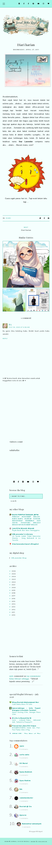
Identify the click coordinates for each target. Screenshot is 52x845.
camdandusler (26, 798)
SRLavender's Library (22, 534)
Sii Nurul (23, 763)
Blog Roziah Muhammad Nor (25, 702)
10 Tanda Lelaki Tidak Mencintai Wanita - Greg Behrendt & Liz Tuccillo (26, 538)
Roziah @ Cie (25, 806)
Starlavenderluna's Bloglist (25, 544)
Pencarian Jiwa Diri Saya (24, 726)
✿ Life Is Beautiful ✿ (21, 718)
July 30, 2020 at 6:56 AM (19, 327)
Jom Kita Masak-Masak (23, 528)
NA (10, 324)
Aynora (22, 815)
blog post (30, 686)
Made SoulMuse (39, 841)
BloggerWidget (36, 831)
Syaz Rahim (24, 780)
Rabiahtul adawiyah (31, 824)
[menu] (4, 3)
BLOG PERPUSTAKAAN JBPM (25, 515)
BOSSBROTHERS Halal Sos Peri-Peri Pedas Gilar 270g (26, 729)
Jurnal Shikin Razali (20, 841)
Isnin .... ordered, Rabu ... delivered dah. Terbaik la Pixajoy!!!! (26, 721)
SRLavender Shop (19, 558)
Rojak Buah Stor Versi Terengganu (25, 530)
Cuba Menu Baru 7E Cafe (22, 704)
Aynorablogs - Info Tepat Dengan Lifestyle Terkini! (26, 709)
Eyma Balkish (25, 772)
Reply (5, 338)
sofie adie (24, 755)
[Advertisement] (26, 414)
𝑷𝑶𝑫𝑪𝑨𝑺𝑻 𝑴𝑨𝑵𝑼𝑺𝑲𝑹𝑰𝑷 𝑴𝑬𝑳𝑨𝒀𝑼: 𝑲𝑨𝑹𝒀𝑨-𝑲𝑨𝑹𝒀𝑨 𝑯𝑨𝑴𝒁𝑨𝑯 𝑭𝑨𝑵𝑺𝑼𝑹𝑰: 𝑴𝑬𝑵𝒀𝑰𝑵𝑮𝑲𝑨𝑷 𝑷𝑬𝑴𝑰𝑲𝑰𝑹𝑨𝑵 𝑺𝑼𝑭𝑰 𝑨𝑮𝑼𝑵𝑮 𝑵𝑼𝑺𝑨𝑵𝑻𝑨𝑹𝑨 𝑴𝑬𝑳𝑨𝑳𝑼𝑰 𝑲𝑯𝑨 (26, 520)
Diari (8, 218)
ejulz (11, 674)
